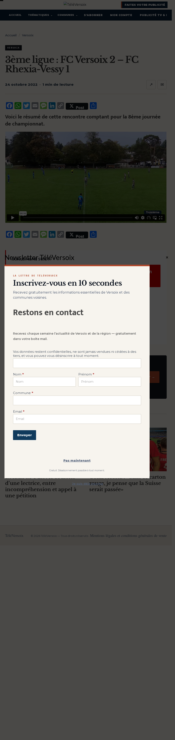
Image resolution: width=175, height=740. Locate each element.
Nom (18, 374)
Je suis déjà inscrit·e (87, 483)
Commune (23, 393)
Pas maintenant (76, 460)
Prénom (86, 374)
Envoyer (24, 435)
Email (18, 411)
